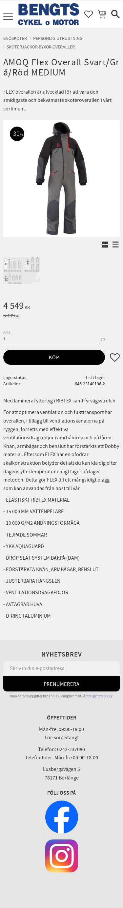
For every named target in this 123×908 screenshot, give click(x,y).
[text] (61, 307)
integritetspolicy (100, 696)
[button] (9, 17)
